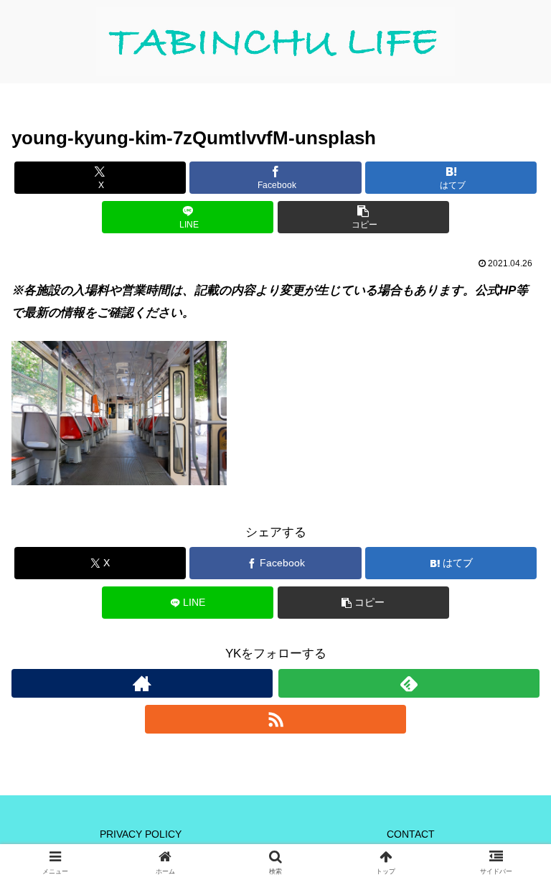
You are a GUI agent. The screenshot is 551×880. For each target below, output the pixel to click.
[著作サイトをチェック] (142, 683)
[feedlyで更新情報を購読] (409, 683)
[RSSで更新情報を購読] (275, 719)
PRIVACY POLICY (141, 834)
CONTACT (411, 834)
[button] (363, 217)
